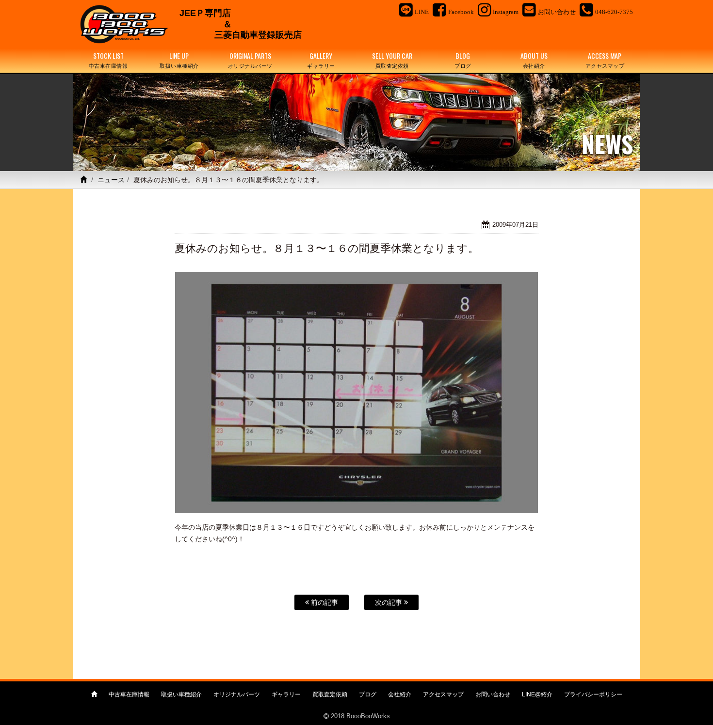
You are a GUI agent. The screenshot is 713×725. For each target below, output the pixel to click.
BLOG (462, 59)
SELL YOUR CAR (392, 59)
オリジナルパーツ (236, 694)
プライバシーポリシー (593, 694)
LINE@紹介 (537, 694)
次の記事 (389, 602)
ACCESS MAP (605, 59)
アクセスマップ (443, 694)
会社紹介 (399, 694)
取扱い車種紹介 (181, 694)
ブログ (367, 694)
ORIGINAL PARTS (250, 59)
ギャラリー (286, 694)
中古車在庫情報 (129, 694)
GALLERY (321, 59)
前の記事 (323, 602)
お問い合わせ (492, 694)
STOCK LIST (108, 59)
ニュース (111, 180)
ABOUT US (534, 59)
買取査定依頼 (329, 694)
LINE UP (179, 59)
